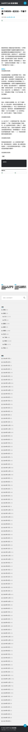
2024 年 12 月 (6, 425)
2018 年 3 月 (6, 710)
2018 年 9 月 (6, 689)
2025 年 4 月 (6, 411)
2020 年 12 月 (6, 594)
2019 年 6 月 (6, 657)
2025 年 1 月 (6, 422)
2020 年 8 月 (6, 608)
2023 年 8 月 (6, 481)
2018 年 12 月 (6, 679)
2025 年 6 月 (6, 404)
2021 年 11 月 (6, 555)
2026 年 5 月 (6, 365)
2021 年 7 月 (6, 569)
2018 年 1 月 (6, 717)
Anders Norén (9, 729)
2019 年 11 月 (6, 640)
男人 (5, 320)
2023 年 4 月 (6, 495)
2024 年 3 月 (6, 457)
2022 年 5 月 (6, 534)
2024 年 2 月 (6, 460)
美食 (5, 341)
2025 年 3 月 (6, 415)
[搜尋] (24, 298)
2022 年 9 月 (6, 520)
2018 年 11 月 (6, 682)
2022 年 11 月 (6, 513)
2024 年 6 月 (6, 446)
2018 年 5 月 (6, 703)
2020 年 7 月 (6, 612)
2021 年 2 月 (6, 587)
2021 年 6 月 (6, 573)
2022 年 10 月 (6, 517)
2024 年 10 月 (6, 432)
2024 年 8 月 (6, 439)
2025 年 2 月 (6, 418)
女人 (5, 316)
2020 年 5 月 (6, 619)
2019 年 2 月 (6, 672)
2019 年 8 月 (6, 650)
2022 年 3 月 (6, 541)
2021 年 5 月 (6, 576)
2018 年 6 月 (6, 700)
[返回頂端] (25, 725)
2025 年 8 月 (6, 397)
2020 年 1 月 (6, 633)
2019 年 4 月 (6, 664)
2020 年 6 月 (6, 615)
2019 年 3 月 (6, 668)
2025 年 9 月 (6, 393)
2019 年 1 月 (6, 675)
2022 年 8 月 (6, 524)
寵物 (2, 8)
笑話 (4, 348)
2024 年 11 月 (6, 429)
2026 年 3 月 (6, 372)
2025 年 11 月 (6, 386)
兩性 (4, 309)
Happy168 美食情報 (9, 3)
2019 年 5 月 (6, 661)
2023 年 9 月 (6, 478)
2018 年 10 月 (6, 686)
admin (4, 162)
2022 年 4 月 (6, 538)
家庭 (4, 313)
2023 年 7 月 (6, 485)
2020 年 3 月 (6, 626)
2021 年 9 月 (6, 562)
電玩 (5, 344)
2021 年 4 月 (6, 580)
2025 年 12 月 (6, 383)
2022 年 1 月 (6, 548)
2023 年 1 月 (6, 506)
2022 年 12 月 (6, 510)
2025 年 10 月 (6, 390)
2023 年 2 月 (6, 503)
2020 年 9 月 (6, 605)
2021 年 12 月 (6, 552)
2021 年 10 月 (6, 559)
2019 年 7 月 (6, 654)
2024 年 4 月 (6, 453)
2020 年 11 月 (6, 598)
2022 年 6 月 (6, 531)
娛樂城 (3, 69)
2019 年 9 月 (6, 647)
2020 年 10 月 (6, 601)
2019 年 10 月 (6, 643)
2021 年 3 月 (6, 583)
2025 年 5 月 (6, 407)
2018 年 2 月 (6, 714)
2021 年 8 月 (6, 566)
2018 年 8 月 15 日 (10, 17)
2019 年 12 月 (6, 636)
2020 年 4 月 (6, 622)
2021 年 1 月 (6, 591)
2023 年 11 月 (6, 471)
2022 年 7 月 (6, 527)
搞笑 (4, 327)
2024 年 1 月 (6, 464)
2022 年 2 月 (6, 545)
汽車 (5, 337)
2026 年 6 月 (6, 362)
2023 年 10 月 (6, 474)
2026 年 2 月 (6, 376)
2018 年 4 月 (6, 707)
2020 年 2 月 (6, 629)
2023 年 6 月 (6, 488)
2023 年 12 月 (6, 467)
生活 (4, 334)
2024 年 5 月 (6, 450)
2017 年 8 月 (6, 721)
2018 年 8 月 (6, 693)
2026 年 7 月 (6, 358)
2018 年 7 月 (6, 696)
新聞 (4, 330)
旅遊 (3, 156)
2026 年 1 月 (6, 379)
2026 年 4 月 (6, 369)
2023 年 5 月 (6, 492)
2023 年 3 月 (6, 499)
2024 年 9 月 (6, 436)
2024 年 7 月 (6, 443)
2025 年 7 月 (6, 400)
